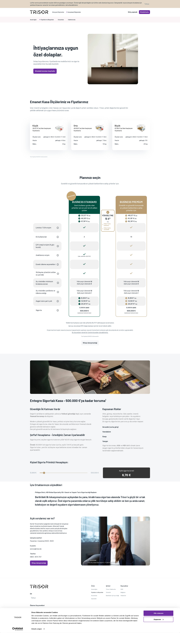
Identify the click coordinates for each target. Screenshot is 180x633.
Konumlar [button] (61, 19)
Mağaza (123, 592)
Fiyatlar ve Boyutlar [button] (47, 19)
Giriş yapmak (132, 12)
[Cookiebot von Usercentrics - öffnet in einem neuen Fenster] (18, 628)
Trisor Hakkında (111, 589)
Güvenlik (93, 598)
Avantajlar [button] (33, 19)
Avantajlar (94, 589)
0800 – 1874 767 (35, 557)
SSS (122, 589)
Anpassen (157, 619)
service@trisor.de (35, 549)
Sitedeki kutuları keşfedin (45, 71)
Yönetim (108, 592)
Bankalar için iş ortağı (112, 595)
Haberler (123, 595)
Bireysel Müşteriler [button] (58, 12)
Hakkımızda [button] (71, 19)
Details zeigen (36, 629)
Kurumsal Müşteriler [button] (74, 12)
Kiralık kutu (144, 12)
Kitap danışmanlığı (90, 343)
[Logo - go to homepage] (39, 13)
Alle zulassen (158, 613)
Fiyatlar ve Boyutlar (97, 592)
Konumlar (94, 595)
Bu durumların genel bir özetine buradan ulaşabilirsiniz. (90, 332)
